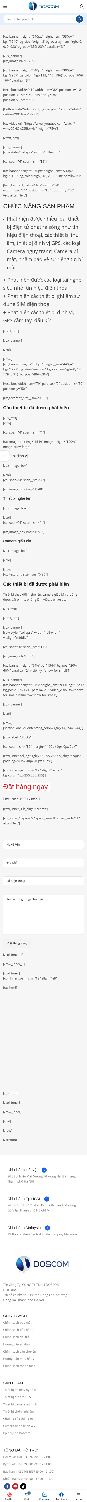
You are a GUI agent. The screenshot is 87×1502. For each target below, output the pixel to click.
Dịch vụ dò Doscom (16, 1433)
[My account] (81, 6)
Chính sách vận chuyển (19, 1351)
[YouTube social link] (15, 1486)
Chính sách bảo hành (18, 1330)
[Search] (79, 19)
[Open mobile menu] (5, 6)
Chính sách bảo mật (17, 1323)
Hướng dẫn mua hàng (18, 1359)
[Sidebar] (5, 456)
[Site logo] (43, 6)
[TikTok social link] (23, 1486)
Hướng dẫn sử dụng (17, 1344)
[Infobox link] (27, 1170)
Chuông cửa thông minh (20, 1419)
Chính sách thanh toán (19, 1366)
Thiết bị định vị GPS (17, 1397)
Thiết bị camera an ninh (20, 1404)
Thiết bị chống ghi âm (18, 1411)
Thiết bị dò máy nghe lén (20, 1390)
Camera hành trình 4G (19, 1426)
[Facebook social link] (7, 1486)
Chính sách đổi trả (16, 1337)
